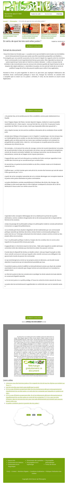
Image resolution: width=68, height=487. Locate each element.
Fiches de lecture (50, 464)
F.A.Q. (8, 471)
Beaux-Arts (11, 460)
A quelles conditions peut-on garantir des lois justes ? (22, 403)
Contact (14, 471)
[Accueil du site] (34, 5)
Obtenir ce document (34, 46)
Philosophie (13, 21)
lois (34, 415)
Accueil (5, 21)
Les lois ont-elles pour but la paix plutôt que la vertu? (22, 387)
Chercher (59, 14)
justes (39, 415)
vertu (28, 415)
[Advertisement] (34, 95)
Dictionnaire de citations (15, 462)
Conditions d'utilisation (37, 471)
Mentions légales (23, 471)
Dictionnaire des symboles (35, 460)
